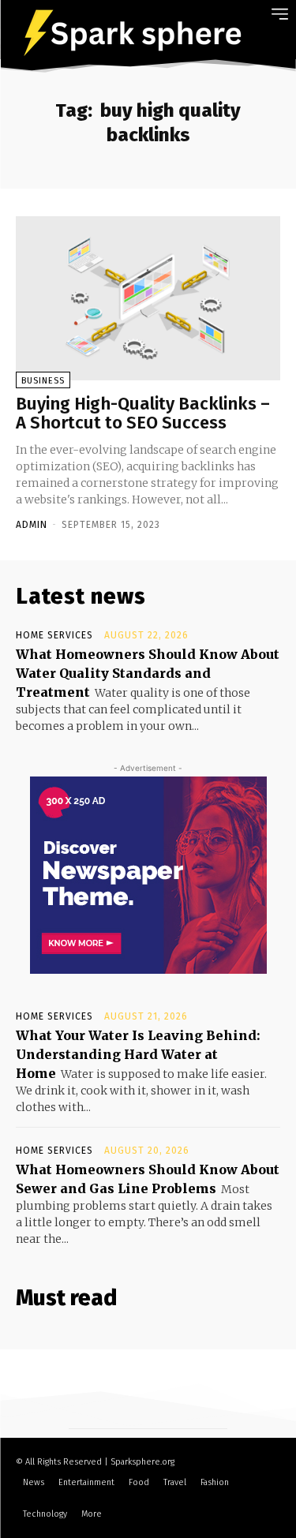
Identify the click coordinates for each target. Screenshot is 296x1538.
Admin (31, 524)
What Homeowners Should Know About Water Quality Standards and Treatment (147, 673)
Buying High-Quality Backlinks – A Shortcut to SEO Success (143, 413)
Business (43, 381)
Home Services (54, 635)
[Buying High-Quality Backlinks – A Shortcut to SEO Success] (148, 298)
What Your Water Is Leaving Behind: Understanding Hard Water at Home (138, 1054)
